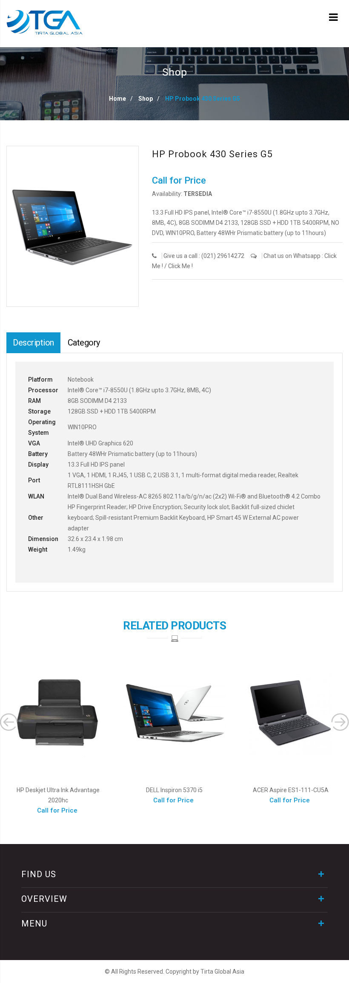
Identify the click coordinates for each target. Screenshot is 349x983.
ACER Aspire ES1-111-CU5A (291, 790)
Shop (145, 98)
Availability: (167, 193)
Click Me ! (180, 266)
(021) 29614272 (222, 255)
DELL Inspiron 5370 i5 (174, 790)
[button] (131, 153)
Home (117, 98)
